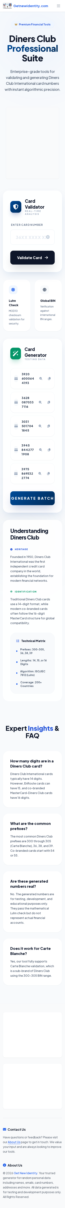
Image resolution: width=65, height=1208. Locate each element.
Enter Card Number (27, 224)
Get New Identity (25, 1173)
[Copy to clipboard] (49, 379)
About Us (14, 1142)
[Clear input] (48, 237)
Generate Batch (32, 498)
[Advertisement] (32, 143)
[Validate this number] (41, 379)
